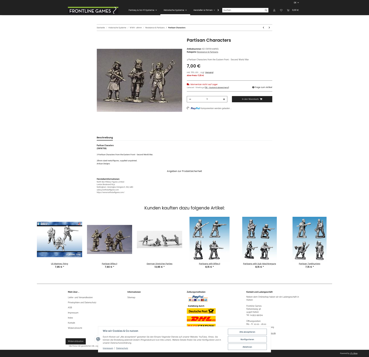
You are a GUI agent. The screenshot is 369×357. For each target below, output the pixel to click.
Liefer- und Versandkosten (80, 297)
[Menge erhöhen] (224, 99)
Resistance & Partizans (207, 52)
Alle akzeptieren (247, 332)
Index (70, 318)
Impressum (73, 313)
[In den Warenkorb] (99, 36)
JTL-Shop (353, 353)
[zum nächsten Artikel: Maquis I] (269, 28)
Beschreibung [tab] (105, 137)
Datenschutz (122, 348)
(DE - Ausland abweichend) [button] (217, 87)
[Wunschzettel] (281, 10)
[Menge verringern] (190, 99)
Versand (209, 72)
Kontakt (71, 323)
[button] (274, 10)
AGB (70, 307)
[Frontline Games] (93, 10)
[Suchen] (266, 10)
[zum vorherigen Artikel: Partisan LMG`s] (263, 28)
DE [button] (295, 2)
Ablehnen (247, 347)
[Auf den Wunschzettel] (176, 43)
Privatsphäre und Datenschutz (82, 302)
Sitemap (131, 297)
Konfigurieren (247, 339)
